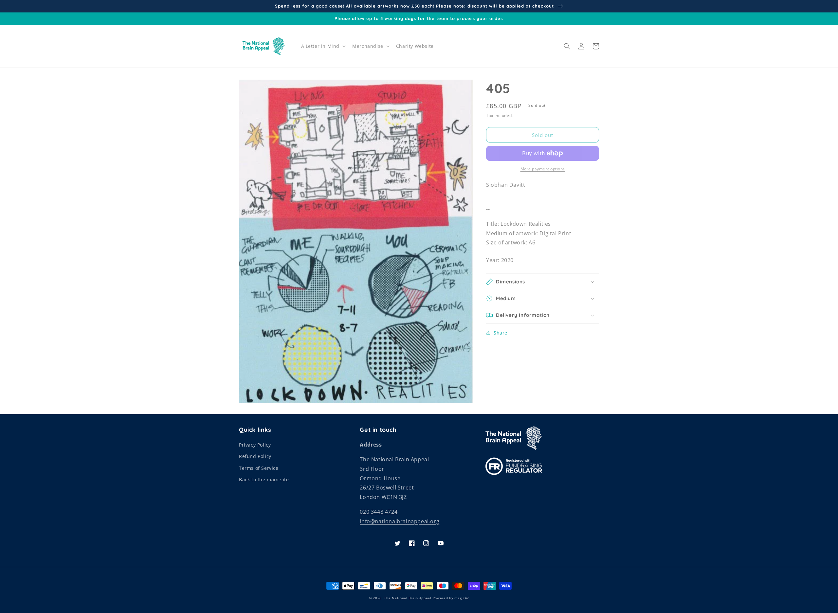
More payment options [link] (542, 169)
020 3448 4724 (378, 511)
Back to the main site (264, 479)
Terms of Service (259, 468)
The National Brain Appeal (407, 598)
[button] (323, 46)
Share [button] (500, 333)
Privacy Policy (255, 445)
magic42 (461, 598)
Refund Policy (255, 456)
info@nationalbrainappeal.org (399, 521)
